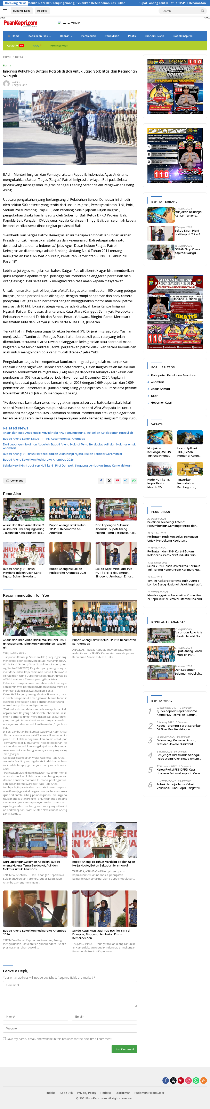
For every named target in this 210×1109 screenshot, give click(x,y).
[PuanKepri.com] (20, 23)
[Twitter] (173, 1080)
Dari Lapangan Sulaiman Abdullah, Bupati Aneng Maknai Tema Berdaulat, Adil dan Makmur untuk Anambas (69, 446)
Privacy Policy (86, 1093)
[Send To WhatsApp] (134, 481)
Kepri (154, 396)
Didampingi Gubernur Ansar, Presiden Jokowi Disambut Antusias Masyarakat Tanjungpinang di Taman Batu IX (179, 742)
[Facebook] (165, 1080)
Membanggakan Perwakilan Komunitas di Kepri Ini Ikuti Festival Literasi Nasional (174, 597)
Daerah (64, 36)
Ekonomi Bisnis (154, 36)
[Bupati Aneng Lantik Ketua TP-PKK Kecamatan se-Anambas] (70, 509)
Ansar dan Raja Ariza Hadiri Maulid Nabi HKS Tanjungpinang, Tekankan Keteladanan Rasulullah (68, 433)
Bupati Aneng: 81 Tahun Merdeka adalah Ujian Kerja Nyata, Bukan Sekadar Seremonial (62, 454)
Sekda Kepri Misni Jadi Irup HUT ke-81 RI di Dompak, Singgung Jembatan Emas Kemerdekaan (67, 465)
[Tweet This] (109, 481)
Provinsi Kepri (59, 45)
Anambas (157, 382)
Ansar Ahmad (160, 389)
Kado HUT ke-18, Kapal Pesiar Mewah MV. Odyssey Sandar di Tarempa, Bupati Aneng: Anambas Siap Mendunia (158, 483)
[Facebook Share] (101, 481)
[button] (203, 10)
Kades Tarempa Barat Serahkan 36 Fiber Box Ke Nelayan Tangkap (179, 727)
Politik (132, 36)
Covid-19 (12, 45)
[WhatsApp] (196, 1080)
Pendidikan (112, 36)
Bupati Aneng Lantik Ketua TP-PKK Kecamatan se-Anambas (141, 3)
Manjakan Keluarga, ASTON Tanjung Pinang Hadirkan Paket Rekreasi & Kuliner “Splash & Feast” (188, 213)
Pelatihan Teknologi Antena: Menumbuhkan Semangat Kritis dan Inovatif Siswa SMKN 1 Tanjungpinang (172, 524)
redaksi (16, 82)
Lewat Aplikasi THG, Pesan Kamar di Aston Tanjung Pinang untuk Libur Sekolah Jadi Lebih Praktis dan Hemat (189, 452)
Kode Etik (66, 1093)
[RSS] (203, 1080)
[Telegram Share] (126, 481)
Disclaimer (123, 1093)
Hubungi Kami (21, 10)
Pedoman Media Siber (149, 1093)
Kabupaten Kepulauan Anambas (173, 375)
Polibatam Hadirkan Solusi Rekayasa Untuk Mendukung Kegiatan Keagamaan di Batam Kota (172, 538)
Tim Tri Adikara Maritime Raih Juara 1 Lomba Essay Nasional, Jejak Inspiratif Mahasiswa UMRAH (174, 582)
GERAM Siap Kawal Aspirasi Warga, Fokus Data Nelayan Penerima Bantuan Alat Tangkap (188, 251)
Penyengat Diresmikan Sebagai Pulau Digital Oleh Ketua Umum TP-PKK (178, 757)
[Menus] (6, 10)
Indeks (51, 1093)
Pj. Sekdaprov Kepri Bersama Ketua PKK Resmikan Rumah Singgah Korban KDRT (177, 713)
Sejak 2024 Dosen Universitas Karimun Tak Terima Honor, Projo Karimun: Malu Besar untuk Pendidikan (174, 568)
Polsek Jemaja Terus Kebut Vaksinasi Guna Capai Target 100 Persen (179, 786)
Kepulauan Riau (38, 36)
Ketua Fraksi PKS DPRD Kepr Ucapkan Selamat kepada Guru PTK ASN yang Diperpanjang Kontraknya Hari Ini (178, 771)
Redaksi (42, 10)
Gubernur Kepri (161, 402)
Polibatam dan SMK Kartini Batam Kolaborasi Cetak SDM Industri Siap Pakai (171, 553)
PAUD (36, 45)
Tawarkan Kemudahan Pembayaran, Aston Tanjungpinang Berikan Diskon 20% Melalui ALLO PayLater (189, 483)
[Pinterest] (181, 1080)
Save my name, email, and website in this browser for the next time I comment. (59, 1039)
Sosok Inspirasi (183, 36)
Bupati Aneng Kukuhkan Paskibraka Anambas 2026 (38, 459)
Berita (7, 65)
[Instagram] (188, 1080)
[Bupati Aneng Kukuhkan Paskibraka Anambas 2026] (70, 553)
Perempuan (88, 36)
